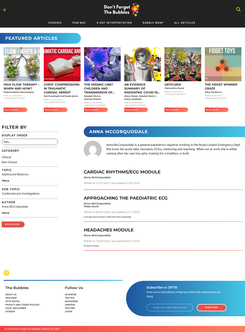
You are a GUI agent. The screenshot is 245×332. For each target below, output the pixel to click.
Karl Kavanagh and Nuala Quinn (61, 96)
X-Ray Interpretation (114, 22)
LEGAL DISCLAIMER (15, 308)
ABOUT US (10, 294)
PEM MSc (79, 22)
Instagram (71, 301)
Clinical (6, 157)
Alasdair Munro (92, 96)
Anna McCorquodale (97, 177)
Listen (68, 311)
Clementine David (174, 88)
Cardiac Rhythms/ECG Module (122, 172)
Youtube (70, 308)
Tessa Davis (91, 206)
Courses (55, 22)
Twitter (70, 298)
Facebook (71, 294)
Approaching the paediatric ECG (126, 198)
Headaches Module (109, 229)
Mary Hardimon (213, 92)
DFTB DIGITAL (12, 301)
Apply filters (12, 224)
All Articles (184, 22)
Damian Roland (92, 99)
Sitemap (10, 311)
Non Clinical (9, 162)
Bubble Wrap (153, 22)
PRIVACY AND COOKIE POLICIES (22, 305)
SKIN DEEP (11, 298)
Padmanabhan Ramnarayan (19, 92)
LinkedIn (70, 305)
